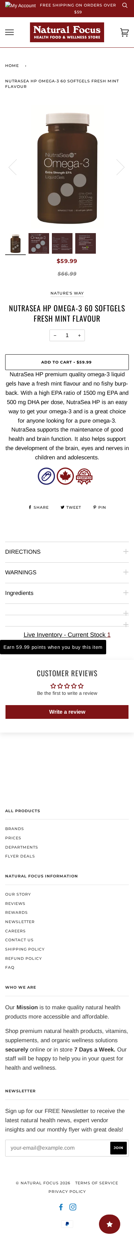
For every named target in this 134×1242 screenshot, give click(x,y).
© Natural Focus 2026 (43, 1183)
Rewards (16, 912)
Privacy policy (67, 1191)
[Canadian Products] (65, 483)
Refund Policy (23, 958)
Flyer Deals (20, 856)
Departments (21, 847)
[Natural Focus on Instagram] (73, 1208)
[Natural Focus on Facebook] (61, 1208)
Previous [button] (17, 167)
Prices (13, 838)
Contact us (19, 940)
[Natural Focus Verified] (84, 483)
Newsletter (20, 921)
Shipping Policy (25, 949)
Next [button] (116, 167)
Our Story (18, 894)
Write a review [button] (67, 712)
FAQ (9, 967)
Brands (14, 828)
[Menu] (9, 32)
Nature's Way (67, 293)
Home (12, 65)
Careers (15, 931)
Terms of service (96, 1183)
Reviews (15, 903)
